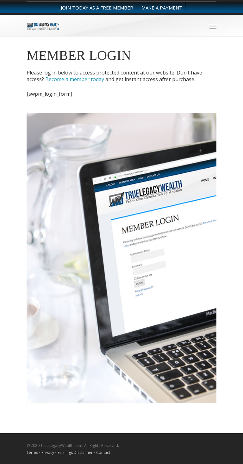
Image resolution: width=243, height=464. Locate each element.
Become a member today (74, 79)
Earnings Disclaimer (75, 452)
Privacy (47, 452)
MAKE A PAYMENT (161, 7)
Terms (32, 452)
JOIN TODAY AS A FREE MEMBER (97, 7)
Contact (103, 452)
